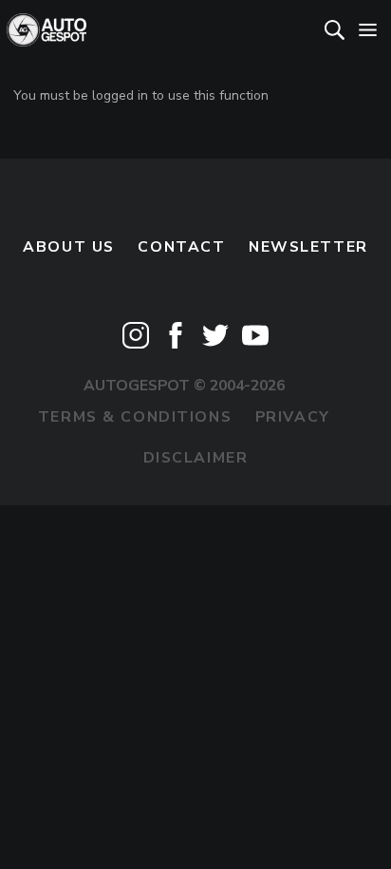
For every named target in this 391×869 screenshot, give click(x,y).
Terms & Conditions (135, 416)
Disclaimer (196, 457)
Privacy (292, 416)
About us (69, 246)
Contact (181, 246)
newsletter (308, 246)
